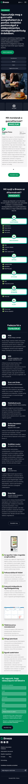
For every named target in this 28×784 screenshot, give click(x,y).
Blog (10, 756)
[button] (13, 169)
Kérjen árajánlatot (7, 52)
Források (3, 756)
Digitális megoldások (6, 754)
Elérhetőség (4, 760)
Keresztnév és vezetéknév (7, 685)
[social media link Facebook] (2, 742)
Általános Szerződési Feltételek (6, 748)
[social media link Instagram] (4, 742)
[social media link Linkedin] (7, 742)
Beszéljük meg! (14, 174)
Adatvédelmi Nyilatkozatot (15, 721)
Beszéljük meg (14, 523)
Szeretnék (4, 709)
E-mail (3, 691)
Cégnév (3, 703)
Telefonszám (4, 697)
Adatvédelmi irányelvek (7, 751)
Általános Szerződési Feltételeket (10, 722)
